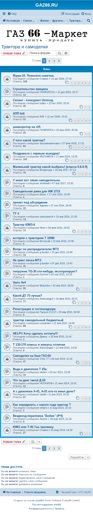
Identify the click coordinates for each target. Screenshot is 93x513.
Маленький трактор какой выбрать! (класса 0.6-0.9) (50, 167)
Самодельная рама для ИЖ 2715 (36, 191)
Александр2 (46, 298)
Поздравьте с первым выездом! (36, 153)
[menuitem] (11, 14)
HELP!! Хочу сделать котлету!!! (35, 333)
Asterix (43, 419)
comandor (45, 323)
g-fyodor (44, 252)
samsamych (46, 216)
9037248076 (46, 156)
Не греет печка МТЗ (27, 260)
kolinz (43, 103)
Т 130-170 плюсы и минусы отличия (39, 344)
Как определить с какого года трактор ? (42, 404)
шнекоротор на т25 (26, 127)
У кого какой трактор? (29, 140)
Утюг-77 (44, 358)
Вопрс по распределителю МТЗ (36, 249)
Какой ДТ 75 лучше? (27, 295)
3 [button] (54, 61)
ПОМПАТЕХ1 (47, 92)
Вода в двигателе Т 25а (29, 369)
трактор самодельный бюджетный (38, 320)
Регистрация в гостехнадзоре (34, 309)
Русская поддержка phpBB (46, 504)
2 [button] (49, 61)
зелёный (44, 183)
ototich (43, 372)
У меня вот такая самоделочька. (36, 180)
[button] (59, 61)
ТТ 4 (16, 213)
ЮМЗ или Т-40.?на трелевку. (33, 427)
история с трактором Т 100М (33, 238)
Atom (42, 227)
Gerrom (44, 274)
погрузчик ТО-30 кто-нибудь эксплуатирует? (45, 271)
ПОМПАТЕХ (46, 130)
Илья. (43, 194)
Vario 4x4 (19, 282)
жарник (44, 205)
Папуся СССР (48, 312)
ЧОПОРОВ (46, 383)
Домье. (44, 336)
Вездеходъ (46, 170)
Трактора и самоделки (24, 46)
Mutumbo (45, 285)
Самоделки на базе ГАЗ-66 (32, 355)
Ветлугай (45, 241)
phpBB (39, 500)
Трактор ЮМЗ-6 (24, 224)
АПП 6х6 (19, 113)
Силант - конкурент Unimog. (33, 100)
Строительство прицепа (30, 89)
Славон (44, 78)
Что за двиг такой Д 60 (29, 380)
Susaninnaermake (50, 143)
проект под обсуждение (30, 202)
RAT (42, 116)
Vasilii (43, 394)
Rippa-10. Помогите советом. (34, 75)
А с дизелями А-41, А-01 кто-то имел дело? (44, 391)
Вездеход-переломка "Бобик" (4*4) (38, 416)
